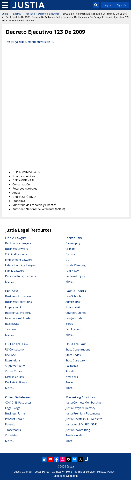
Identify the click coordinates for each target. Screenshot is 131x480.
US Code (10, 355)
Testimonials (74, 435)
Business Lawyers (16, 249)
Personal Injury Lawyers (20, 276)
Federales (29, 13)
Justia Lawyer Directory (80, 408)
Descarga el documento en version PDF (31, 42)
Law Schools (73, 296)
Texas (69, 382)
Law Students (76, 291)
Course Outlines (76, 313)
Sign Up (121, 5)
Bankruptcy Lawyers (18, 243)
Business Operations (18, 302)
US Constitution (15, 349)
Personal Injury (75, 276)
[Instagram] (62, 459)
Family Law (72, 271)
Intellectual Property (18, 313)
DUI (68, 260)
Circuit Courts (14, 371)
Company (58, 471)
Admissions (73, 302)
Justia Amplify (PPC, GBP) (81, 424)
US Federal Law (16, 344)
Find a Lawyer (15, 238)
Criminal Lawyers (16, 254)
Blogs (69, 324)
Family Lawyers (14, 271)
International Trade (17, 318)
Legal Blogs (12, 408)
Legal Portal (42, 471)
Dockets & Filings (16, 382)
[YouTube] (50, 459)
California (72, 366)
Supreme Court (15, 366)
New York (72, 377)
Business (11, 291)
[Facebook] (56, 459)
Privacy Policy (105, 471)
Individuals (74, 238)
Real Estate (12, 324)
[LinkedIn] (44, 459)
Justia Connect (23, 471)
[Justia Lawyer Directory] (86, 459)
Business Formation (18, 296)
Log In (107, 5)
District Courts (14, 377)
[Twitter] (80, 459)
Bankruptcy (73, 243)
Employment (13, 307)
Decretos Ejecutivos (48, 13)
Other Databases (18, 397)
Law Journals (74, 318)
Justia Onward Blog (78, 430)
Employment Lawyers (18, 260)
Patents (10, 424)
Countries (11, 435)
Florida (70, 371)
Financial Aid (73, 307)
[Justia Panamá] (28, 5)
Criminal (71, 249)
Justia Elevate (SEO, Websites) (84, 419)
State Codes (73, 355)
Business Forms (15, 413)
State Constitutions (78, 349)
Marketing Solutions (81, 397)
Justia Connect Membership (83, 402)
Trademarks (13, 430)
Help (69, 471)
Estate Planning (76, 265)
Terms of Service (85, 471)
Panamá (16, 13)
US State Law (76, 344)
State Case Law (75, 360)
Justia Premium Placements (83, 413)
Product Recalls (15, 419)
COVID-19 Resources (18, 402)
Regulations (12, 360)
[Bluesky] (74, 459)
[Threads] (68, 459)
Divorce (70, 254)
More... (9, 281)
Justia (5, 13)
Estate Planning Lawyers (21, 265)
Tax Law (10, 329)
